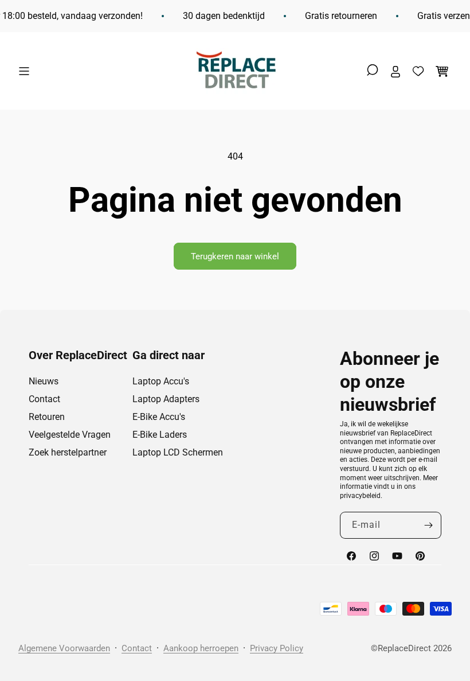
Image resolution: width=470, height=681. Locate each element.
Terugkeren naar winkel (235, 256)
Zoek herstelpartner (68, 452)
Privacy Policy (276, 648)
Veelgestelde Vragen (70, 434)
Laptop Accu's (160, 381)
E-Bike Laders (159, 434)
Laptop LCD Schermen (177, 452)
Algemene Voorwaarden (64, 648)
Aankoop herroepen (200, 648)
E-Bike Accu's (158, 416)
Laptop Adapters (165, 399)
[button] (27, 71)
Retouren (47, 416)
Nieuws (43, 381)
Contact (44, 399)
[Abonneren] (428, 525)
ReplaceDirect (404, 648)
